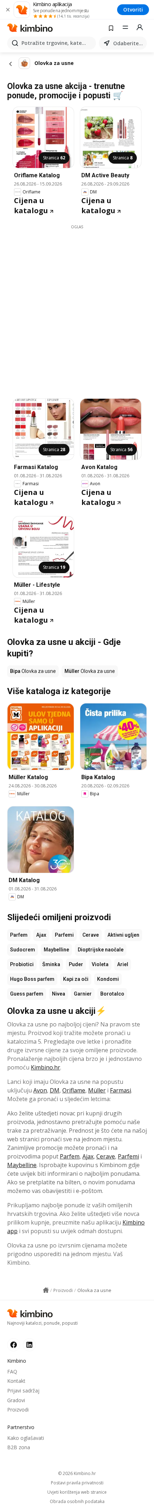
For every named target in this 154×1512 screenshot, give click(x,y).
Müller (97, 1090)
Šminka (51, 964)
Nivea (58, 994)
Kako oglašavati (25, 1437)
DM (54, 1090)
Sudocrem (22, 949)
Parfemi (64, 935)
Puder (76, 964)
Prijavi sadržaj (23, 1390)
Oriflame (73, 1090)
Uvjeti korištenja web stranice (77, 1492)
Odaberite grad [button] (128, 43)
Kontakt (16, 1380)
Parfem (19, 935)
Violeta (100, 964)
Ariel (122, 964)
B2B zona (18, 1447)
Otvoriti (133, 9)
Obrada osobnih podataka (77, 1501)
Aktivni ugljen (123, 935)
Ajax (41, 935)
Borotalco (112, 994)
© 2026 (77, 1473)
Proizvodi (18, 1409)
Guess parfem (26, 994)
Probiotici (22, 964)
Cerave (90, 935)
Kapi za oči (75, 979)
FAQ (12, 1371)
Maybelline (56, 949)
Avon (40, 1090)
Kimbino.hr (45, 1067)
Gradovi (16, 1400)
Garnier (83, 994)
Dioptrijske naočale (101, 949)
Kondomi (108, 979)
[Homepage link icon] (46, 1290)
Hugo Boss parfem (32, 979)
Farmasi (120, 1090)
